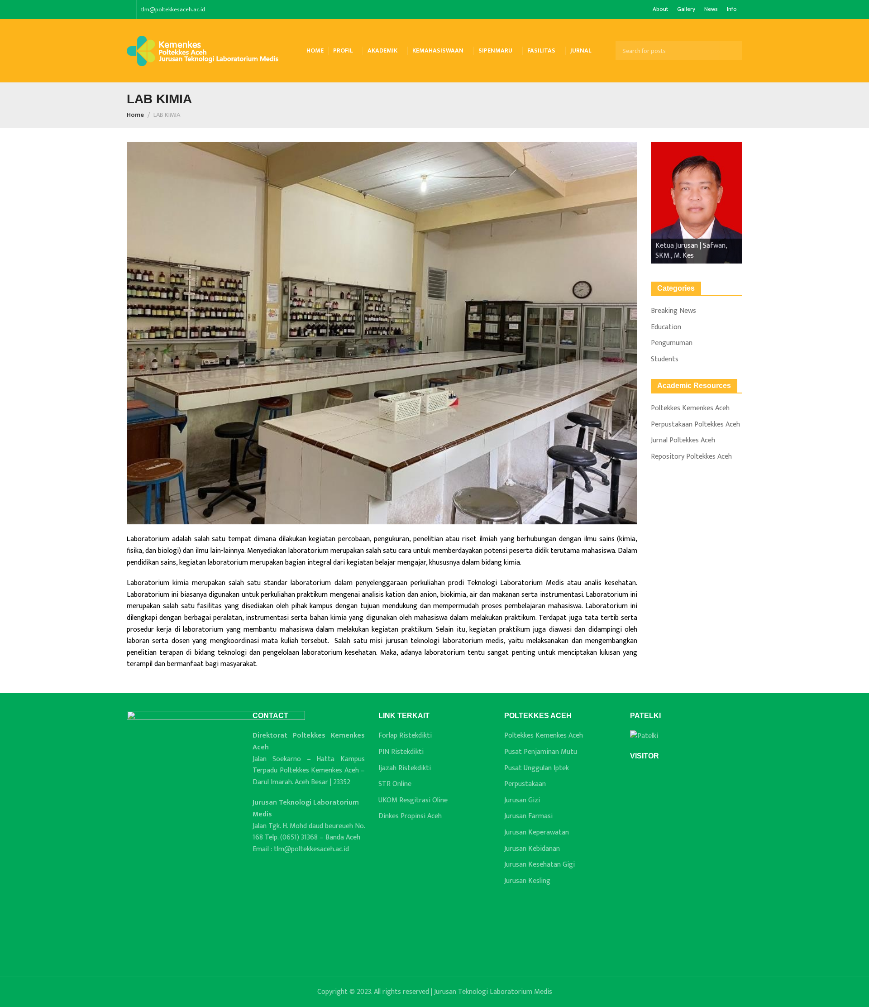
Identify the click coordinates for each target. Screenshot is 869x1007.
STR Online (394, 784)
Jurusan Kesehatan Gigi (539, 865)
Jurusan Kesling (527, 881)
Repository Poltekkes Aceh (691, 457)
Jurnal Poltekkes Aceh (683, 440)
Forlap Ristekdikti (405, 736)
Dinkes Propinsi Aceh (410, 816)
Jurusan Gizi (522, 800)
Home (135, 115)
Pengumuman (671, 343)
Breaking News (673, 311)
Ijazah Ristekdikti (404, 768)
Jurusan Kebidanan (532, 849)
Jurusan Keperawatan (536, 833)
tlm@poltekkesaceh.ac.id (173, 9)
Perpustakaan (525, 784)
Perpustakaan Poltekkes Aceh (695, 425)
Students (664, 359)
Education (666, 327)
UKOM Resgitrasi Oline (413, 800)
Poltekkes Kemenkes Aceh (690, 408)
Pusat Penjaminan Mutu (540, 752)
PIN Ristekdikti (401, 752)
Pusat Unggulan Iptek (536, 768)
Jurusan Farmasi (528, 816)
